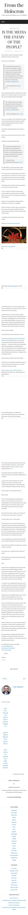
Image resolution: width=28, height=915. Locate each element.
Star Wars (14, 850)
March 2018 (14, 885)
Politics (14, 836)
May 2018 (14, 880)
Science (14, 843)
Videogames (14, 857)
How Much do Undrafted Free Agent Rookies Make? (5, 759)
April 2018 (14, 882)
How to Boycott (14, 898)
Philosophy (14, 834)
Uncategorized (14, 855)
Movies (14, 824)
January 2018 (14, 889)
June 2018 (14, 878)
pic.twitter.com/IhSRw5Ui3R (12, 81)
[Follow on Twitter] (12, 801)
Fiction (14, 817)
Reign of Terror (15, 466)
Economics (14, 812)
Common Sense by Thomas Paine (13, 370)
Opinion (11, 28)
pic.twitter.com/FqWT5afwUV (12, 109)
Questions (16, 28)
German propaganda (10, 246)
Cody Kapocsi (9, 51)
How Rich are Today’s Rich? (8, 648)
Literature (14, 822)
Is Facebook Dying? (6, 650)
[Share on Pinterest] (15, 672)
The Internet (14, 853)
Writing (14, 860)
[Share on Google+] (19, 672)
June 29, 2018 (20, 114)
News (14, 829)
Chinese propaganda (13, 286)
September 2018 (14, 870)
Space (14, 846)
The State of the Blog (14, 905)
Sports (14, 848)
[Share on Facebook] (9, 672)
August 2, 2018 (18, 162)
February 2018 (14, 887)
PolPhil (14, 838)
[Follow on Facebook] (15, 801)
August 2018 (14, 873)
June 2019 (14, 868)
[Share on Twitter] (12, 672)
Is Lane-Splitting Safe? (7, 646)
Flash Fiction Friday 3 (14, 902)
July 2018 (14, 875)
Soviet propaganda (15, 223)
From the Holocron (14, 8)
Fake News (14, 815)
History (14, 820)
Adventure (14, 810)
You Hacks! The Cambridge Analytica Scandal (14, 900)
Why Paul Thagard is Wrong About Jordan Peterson (5, 717)
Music (14, 827)
